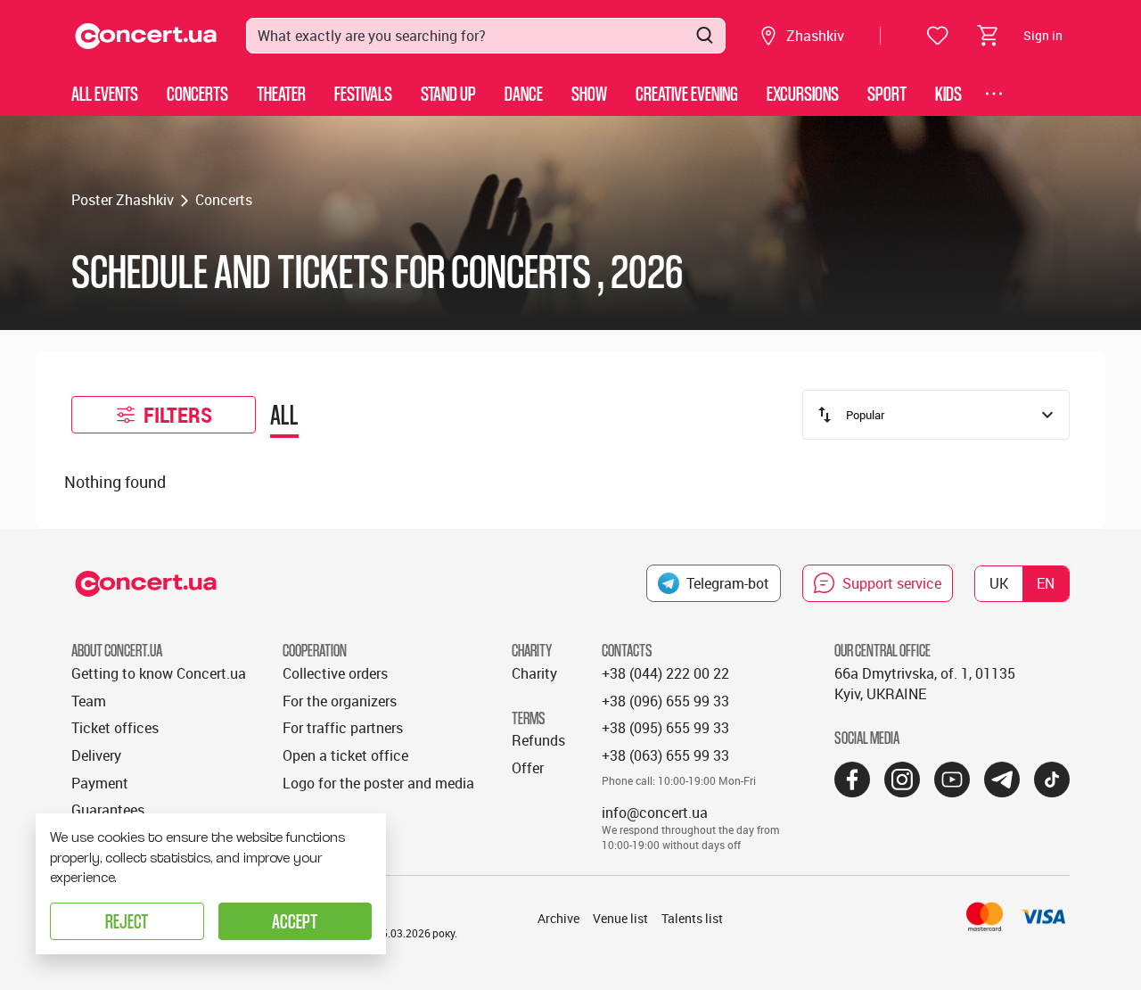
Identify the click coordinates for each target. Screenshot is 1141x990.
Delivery (96, 755)
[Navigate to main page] (146, 36)
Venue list (620, 918)
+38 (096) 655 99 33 (665, 701)
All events (104, 93)
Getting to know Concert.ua (158, 673)
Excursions (803, 93)
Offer (528, 768)
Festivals (363, 93)
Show (589, 93)
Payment (99, 783)
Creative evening (687, 93)
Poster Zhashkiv (122, 200)
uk (998, 583)
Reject (126, 921)
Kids (948, 93)
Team (88, 701)
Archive (558, 918)
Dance (524, 93)
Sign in (1043, 35)
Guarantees (107, 810)
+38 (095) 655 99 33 (665, 728)
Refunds (538, 740)
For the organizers (340, 701)
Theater (281, 93)
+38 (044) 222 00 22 (665, 673)
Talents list (692, 918)
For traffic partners (343, 728)
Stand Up (448, 93)
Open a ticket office (345, 755)
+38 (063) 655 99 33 (665, 755)
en (1046, 583)
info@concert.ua (655, 812)
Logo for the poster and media (378, 783)
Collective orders (335, 673)
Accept (294, 921)
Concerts (197, 93)
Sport (887, 93)
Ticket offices (115, 728)
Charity (534, 673)
